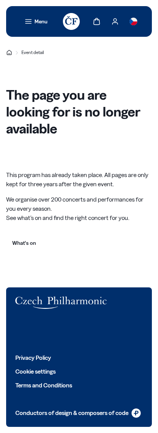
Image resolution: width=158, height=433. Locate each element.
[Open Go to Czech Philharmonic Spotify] (87, 331)
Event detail (32, 52)
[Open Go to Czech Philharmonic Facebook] (19, 331)
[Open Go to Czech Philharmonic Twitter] (36, 331)
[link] (36, 21)
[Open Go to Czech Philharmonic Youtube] (70, 331)
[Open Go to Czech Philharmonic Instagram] (53, 331)
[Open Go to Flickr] (103, 331)
